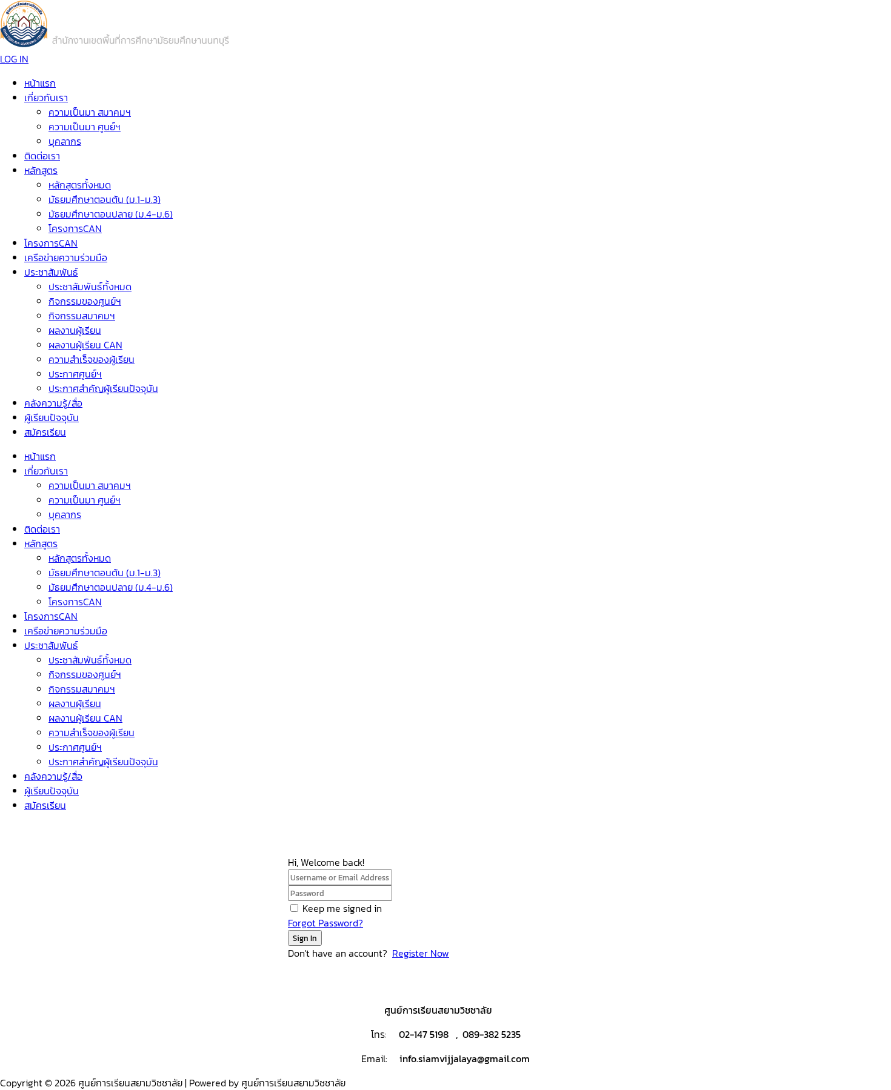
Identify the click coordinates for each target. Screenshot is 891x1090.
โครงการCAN (75, 228)
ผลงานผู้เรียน (74, 330)
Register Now (420, 953)
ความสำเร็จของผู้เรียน (91, 359)
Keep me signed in (342, 908)
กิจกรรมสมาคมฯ (81, 315)
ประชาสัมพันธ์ (51, 272)
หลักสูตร (41, 170)
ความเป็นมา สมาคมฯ (89, 112)
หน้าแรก (40, 83)
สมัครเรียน (45, 432)
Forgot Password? (325, 923)
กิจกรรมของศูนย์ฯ (84, 301)
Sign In (305, 938)
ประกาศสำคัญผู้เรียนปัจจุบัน (103, 388)
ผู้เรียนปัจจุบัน (51, 417)
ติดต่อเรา (42, 155)
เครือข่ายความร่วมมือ (65, 257)
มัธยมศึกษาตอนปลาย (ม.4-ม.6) (110, 214)
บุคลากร (64, 141)
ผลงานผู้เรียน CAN (85, 344)
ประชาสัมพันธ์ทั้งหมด (90, 286)
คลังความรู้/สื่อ (53, 403)
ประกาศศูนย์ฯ (75, 374)
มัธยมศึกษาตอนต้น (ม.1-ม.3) (104, 199)
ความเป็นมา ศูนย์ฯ (84, 126)
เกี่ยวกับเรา (46, 97)
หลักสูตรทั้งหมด (79, 185)
